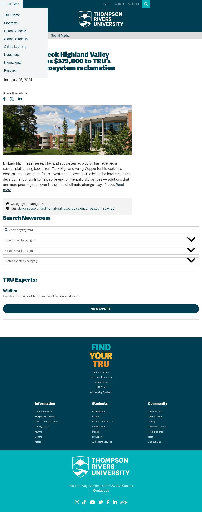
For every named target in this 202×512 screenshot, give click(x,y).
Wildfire (41, 293)
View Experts (101, 308)
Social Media (60, 35)
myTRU (107, 4)
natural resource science (69, 209)
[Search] (6, 230)
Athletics (133, 4)
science (108, 209)
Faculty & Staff (42, 426)
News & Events (155, 416)
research (95, 209)
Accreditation (101, 382)
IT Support (97, 437)
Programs (11, 23)
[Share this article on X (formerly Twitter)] (12, 99)
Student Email (99, 426)
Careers (120, 4)
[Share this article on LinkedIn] (20, 99)
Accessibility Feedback (101, 392)
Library (95, 416)
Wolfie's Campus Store (103, 421)
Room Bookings (155, 432)
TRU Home (12, 15)
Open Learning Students (46, 421)
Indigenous (12, 54)
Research (11, 70)
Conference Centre (157, 426)
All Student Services (102, 442)
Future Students (15, 30)
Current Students (16, 38)
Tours (150, 437)
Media (38, 442)
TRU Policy (101, 387)
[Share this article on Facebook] (4, 99)
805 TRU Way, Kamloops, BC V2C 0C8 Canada (101, 486)
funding (44, 209)
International (12, 62)
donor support (28, 209)
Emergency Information (101, 377)
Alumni (38, 432)
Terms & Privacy (101, 372)
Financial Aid (98, 411)
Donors (38, 437)
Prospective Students (45, 416)
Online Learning (15, 46)
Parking (151, 421)
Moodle (95, 432)
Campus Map (154, 442)
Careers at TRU (155, 411)
